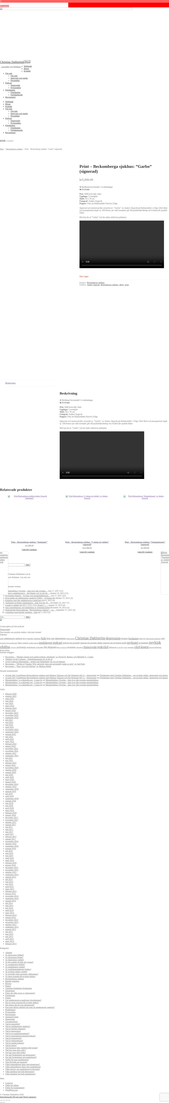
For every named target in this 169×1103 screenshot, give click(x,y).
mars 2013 (9, 941)
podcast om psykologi (112, 643)
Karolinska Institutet (153, 639)
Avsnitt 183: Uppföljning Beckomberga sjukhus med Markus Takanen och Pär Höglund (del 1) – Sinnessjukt (50, 678)
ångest (144, 647)
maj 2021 (9, 760)
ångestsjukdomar (155, 647)
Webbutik (28, 66)
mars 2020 (9, 779)
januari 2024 (10, 710)
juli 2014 (9, 903)
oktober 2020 (10, 770)
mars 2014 (9, 913)
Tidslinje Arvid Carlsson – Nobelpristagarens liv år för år (28, 659)
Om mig (8, 73)
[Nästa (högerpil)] (4, 1102)
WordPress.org (11, 1090)
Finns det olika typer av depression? (20, 993)
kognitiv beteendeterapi (8, 643)
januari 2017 (10, 839)
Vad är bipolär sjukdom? (15, 1029)
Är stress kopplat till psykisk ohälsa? (20, 976)
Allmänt (8, 953)
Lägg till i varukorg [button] (29, 550)
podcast (57, 642)
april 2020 (9, 777)
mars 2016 (9, 860)
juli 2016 (9, 851)
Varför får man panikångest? (17, 1060)
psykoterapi (31, 647)
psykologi (21, 647)
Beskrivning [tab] (10, 383)
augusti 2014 (10, 901)
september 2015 (11, 875)
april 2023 (9, 727)
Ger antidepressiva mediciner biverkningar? (23, 1000)
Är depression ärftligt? (14, 955)
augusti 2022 (10, 734)
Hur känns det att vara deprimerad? (19, 1005)
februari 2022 (11, 744)
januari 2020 (10, 782)
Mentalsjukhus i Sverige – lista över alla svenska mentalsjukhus (72, 680)
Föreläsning (10, 90)
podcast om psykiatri (71, 643)
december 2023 (11, 713)
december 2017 (11, 817)
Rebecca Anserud (62, 647)
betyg (25, 639)
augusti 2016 (10, 848)
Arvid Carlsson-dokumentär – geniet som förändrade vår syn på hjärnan (35, 662)
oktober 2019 (10, 787)
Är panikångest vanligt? (15, 967)
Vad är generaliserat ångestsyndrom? (20, 1036)
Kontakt (27, 71)
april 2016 (9, 858)
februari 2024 (11, 708)
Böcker (8, 983)
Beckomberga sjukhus (14, 149)
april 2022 (9, 739)
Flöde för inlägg (12, 1085)
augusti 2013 (10, 929)
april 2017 (9, 834)
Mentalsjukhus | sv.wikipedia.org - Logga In (23, 680)
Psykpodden (16, 88)
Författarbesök (17, 95)
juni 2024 (9, 701)
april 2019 (9, 796)
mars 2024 (9, 706)
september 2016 (11, 846)
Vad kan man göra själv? (15, 1050)
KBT (163, 639)
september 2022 (11, 732)
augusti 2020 (10, 772)
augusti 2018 (10, 801)
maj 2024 (9, 703)
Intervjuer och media (19, 78)
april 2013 (9, 939)
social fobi (120, 647)
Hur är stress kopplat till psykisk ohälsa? (22, 1003)
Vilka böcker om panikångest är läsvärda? (22, 1069)
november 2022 (11, 729)
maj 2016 (9, 856)
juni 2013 (9, 934)
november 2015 (11, 870)
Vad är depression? (13, 1031)
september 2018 (11, 798)
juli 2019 (9, 794)
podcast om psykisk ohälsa (91, 643)
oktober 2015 (10, 872)
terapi (125, 647)
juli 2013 (9, 932)
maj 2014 (9, 908)
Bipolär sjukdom (12, 981)
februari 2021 (11, 763)
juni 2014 (9, 905)
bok (43, 638)
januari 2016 (10, 865)
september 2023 (11, 718)
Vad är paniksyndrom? (14, 1043)
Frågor (8, 998)
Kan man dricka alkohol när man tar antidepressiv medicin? (30, 1007)
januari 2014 (10, 917)
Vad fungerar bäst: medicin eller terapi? (21, 1048)
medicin (26, 643)
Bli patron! (4, 6)
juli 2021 (9, 758)
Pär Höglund (50, 647)
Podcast (8, 83)
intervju (142, 639)
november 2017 (11, 820)
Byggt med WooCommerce (24, 1097)
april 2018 (9, 808)
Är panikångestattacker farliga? (18, 969)
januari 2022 (10, 746)
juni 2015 (9, 882)
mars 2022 (9, 741)
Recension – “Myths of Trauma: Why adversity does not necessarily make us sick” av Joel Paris (45, 664)
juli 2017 (9, 827)
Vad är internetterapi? (14, 1041)
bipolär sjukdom (34, 639)
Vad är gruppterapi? (13, 1038)
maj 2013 (9, 936)
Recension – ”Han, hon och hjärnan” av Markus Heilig (28, 666)
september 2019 (11, 789)
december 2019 (11, 784)
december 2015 (11, 867)
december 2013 (11, 920)
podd (124, 643)
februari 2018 (11, 813)
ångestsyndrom (5, 650)
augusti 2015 (10, 877)
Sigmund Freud (11, 1017)
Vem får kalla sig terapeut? (16, 1062)
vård (137, 647)
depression (113, 638)
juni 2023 (9, 722)
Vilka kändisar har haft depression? (19, 1071)
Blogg (26, 69)
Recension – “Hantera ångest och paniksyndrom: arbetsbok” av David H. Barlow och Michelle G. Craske (49, 657)
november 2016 (11, 841)
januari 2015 (10, 894)
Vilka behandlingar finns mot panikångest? (23, 1067)
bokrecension (70, 639)
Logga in (9, 1083)
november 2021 (11, 751)
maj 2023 (9, 725)
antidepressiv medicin (13, 638)
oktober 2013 (10, 925)
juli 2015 (9, 879)
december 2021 (11, 748)
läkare (20, 643)
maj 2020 (9, 775)
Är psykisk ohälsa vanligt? (16, 972)
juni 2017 (9, 829)
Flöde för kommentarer (14, 1088)
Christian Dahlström (12, 62)
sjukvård (102, 647)
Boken (8, 986)
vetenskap (131, 647)
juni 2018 (9, 803)
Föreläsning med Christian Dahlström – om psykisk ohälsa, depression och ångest (134, 675)
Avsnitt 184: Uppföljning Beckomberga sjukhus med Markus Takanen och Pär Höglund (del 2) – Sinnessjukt (50, 675)
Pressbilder (15, 80)
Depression (10, 991)
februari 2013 (11, 944)
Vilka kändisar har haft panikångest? (20, 1074)
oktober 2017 (10, 822)
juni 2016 (9, 853)
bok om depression (56, 638)
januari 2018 (10, 815)
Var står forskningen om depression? (20, 1055)
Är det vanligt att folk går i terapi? (19, 962)
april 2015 (9, 886)
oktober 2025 (10, 696)
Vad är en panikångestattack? (17, 1033)
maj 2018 (9, 806)
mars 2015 (9, 889)
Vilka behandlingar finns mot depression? (22, 1064)
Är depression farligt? (14, 957)
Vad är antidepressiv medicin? (17, 1026)
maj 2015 (9, 884)
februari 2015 (11, 891)
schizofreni (79, 647)
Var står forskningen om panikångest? (21, 1057)
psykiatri (132, 642)
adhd (2, 639)
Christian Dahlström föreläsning (18, 988)
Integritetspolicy (6, 1097)
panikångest (45, 642)
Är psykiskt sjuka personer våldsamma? (21, 974)
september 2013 (11, 927)
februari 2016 (11, 863)
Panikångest (10, 1010)
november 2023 (11, 715)
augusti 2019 (10, 791)
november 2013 (11, 922)
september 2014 (11, 898)
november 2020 (11, 768)
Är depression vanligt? (14, 960)
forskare (124, 638)
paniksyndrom (33, 643)
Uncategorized (11, 1022)
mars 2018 (9, 810)
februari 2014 (11, 915)
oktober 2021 (10, 753)
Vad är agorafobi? (12, 1024)
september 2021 (11, 756)
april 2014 (9, 910)
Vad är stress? (11, 1045)
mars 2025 (9, 699)
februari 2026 (11, 694)
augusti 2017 (10, 825)
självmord (112, 647)
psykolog (13, 647)
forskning (133, 638)
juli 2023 (9, 720)
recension (71, 647)
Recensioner (10, 97)
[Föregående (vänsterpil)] (1, 1102)
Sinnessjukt (15, 85)
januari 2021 (10, 765)
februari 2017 (11, 837)
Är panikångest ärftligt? (15, 964)
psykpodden (39, 647)
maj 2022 (9, 737)
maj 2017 (9, 832)
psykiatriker (144, 643)
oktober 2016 (10, 844)
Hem (2, 149)
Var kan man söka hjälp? (15, 1052)
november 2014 (11, 896)
